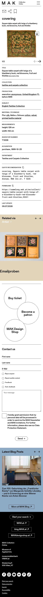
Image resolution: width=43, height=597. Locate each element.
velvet (33, 115)
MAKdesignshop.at (20, 535)
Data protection (7, 584)
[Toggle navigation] (38, 3)
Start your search (20, 516)
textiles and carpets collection (15, 85)
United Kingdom (29, 94)
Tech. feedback (10, 386)
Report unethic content (12, 378)
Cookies (4, 593)
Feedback (8, 382)
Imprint (4, 587)
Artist (5, 222)
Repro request (9, 373)
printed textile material (11, 118)
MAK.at (20, 523)
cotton (27, 115)
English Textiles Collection (13, 106)
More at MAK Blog (20, 506)
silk (7, 115)
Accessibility (6, 590)
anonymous (16, 94)
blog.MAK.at (20, 529)
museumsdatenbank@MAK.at (10, 557)
